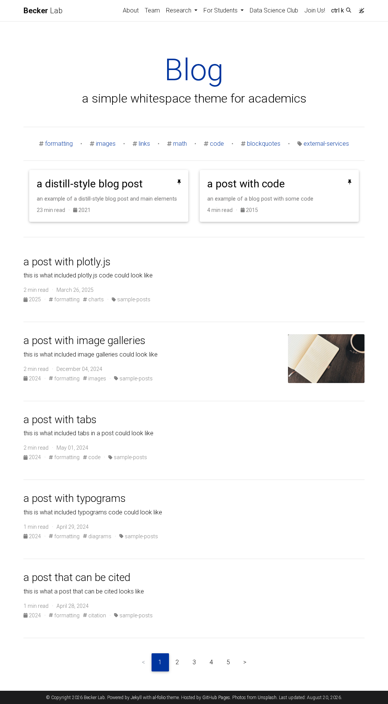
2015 (251, 210)
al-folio (159, 697)
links (144, 143)
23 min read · (55, 210)
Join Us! (314, 10)
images (106, 143)
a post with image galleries (84, 340)
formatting (59, 143)
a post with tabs (60, 419)
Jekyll (136, 697)
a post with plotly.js (67, 261)
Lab (43, 10)
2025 (35, 299)
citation (96, 615)
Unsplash (267, 697)
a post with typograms (74, 498)
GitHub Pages (216, 697)
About (131, 10)
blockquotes (263, 143)
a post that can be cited (76, 577)
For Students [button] (221, 10)
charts (95, 299)
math (180, 143)
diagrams (99, 536)
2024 (35, 378)
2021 (84, 210)
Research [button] (179, 10)
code (217, 143)
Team (152, 10)
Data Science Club (274, 10)
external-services (326, 143)
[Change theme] (360, 8)
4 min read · (224, 210)
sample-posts (133, 299)
